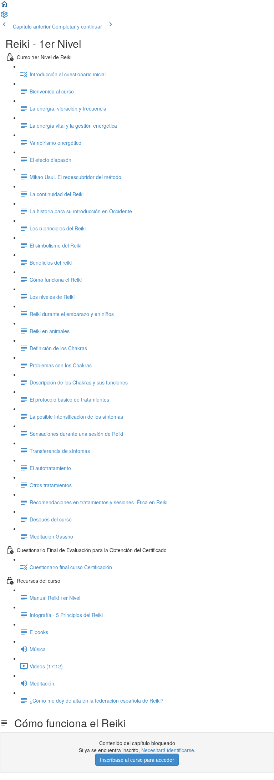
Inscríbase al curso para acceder (137, 759)
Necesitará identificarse (167, 750)
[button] (4, 6)
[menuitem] (4, 16)
